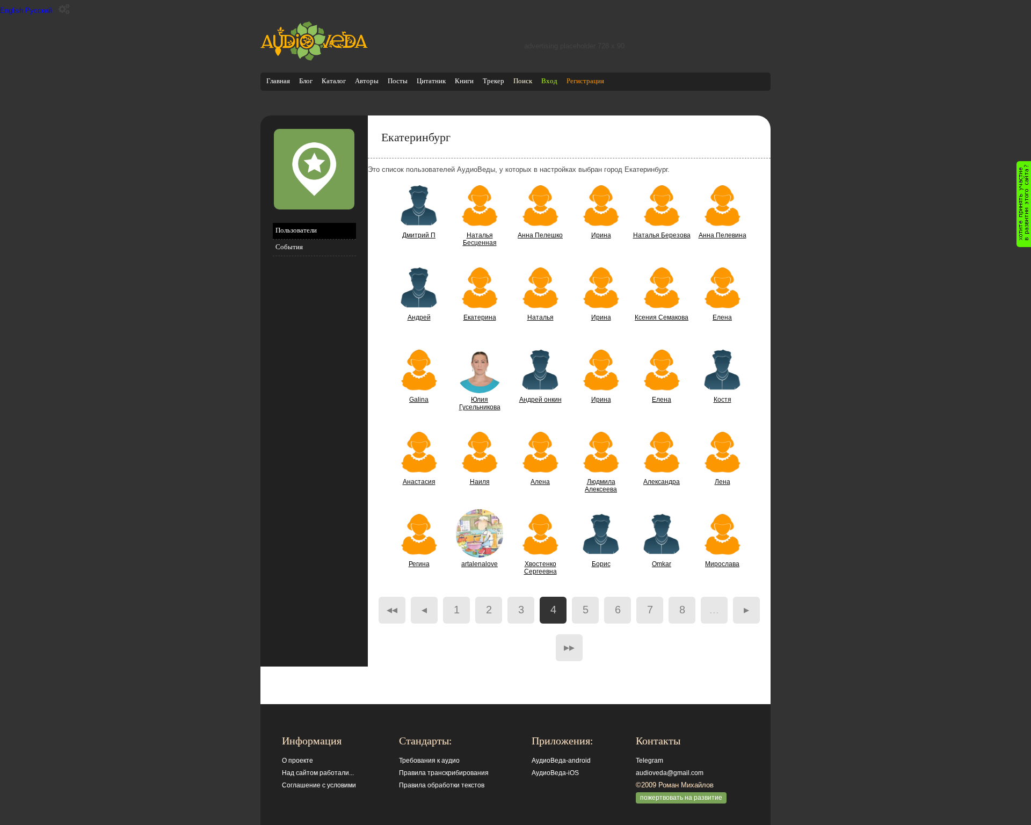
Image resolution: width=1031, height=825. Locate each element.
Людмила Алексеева (601, 485)
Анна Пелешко (540, 235)
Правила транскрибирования (444, 773)
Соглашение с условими (319, 785)
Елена (722, 317)
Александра (661, 482)
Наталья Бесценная (480, 239)
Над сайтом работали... (318, 773)
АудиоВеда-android (561, 760)
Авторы (367, 81)
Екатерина (479, 317)
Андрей (419, 317)
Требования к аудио (429, 760)
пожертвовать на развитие (681, 797)
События (289, 247)
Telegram (649, 760)
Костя (722, 399)
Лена (722, 482)
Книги (464, 81)
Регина (419, 564)
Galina (419, 399)
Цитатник (431, 81)
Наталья (540, 317)
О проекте (297, 760)
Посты (398, 81)
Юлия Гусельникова (479, 403)
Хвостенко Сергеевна (540, 567)
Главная (278, 81)
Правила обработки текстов (441, 785)
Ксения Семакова (661, 317)
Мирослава (722, 564)
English (11, 10)
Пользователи (296, 230)
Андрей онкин (540, 399)
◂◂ (392, 610)
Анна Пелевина (722, 235)
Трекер (493, 81)
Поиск (522, 81)
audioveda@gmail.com (669, 773)
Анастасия (419, 482)
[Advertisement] (314, 439)
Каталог (334, 81)
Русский (38, 10)
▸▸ (569, 647)
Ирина (601, 235)
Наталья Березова (662, 235)
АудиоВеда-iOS (555, 773)
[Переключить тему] (64, 9)
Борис (601, 564)
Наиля (480, 482)
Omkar (661, 564)
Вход (549, 81)
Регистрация (585, 81)
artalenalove (479, 564)
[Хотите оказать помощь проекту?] (1024, 204)
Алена (540, 482)
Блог (306, 81)
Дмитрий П (418, 235)
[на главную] (314, 58)
